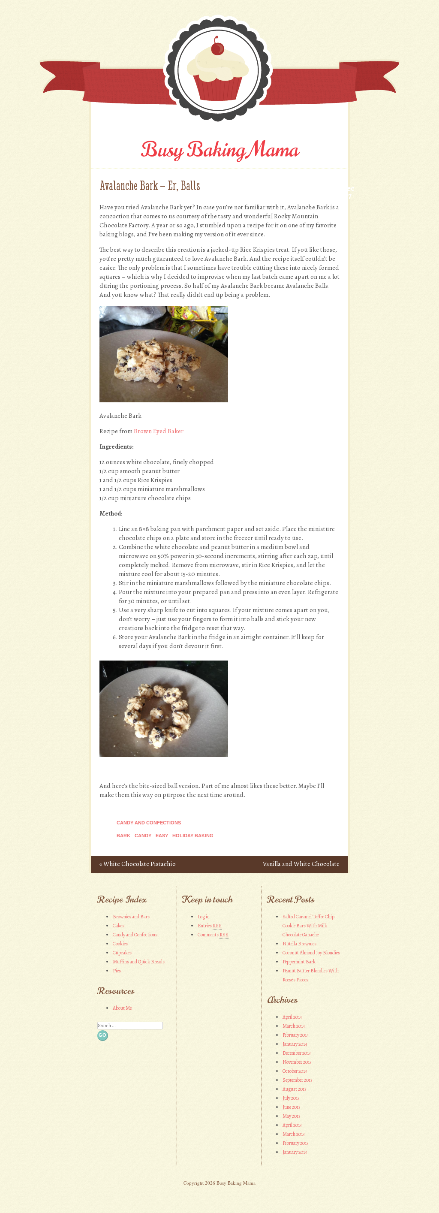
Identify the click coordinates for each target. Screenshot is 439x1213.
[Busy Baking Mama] (219, 124)
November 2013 (297, 1062)
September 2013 (298, 1080)
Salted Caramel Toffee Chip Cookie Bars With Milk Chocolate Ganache (308, 925)
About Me (122, 1008)
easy (162, 835)
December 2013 (297, 1053)
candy (143, 835)
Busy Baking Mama (220, 149)
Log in (204, 916)
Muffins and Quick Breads (139, 961)
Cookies (120, 943)
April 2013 (292, 1125)
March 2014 (294, 1026)
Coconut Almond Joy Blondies (311, 952)
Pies (117, 970)
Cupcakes (122, 952)
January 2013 (295, 1152)
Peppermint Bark (299, 961)
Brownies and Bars (131, 916)
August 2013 (295, 1089)
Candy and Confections (149, 822)
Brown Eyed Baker (158, 431)
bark (123, 835)
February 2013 (296, 1143)
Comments (213, 934)
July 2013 (291, 1098)
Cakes (118, 925)
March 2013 (294, 1134)
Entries (210, 925)
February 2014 (296, 1035)
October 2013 (295, 1071)
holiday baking (192, 835)
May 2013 (292, 1116)
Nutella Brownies (299, 943)
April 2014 (292, 1017)
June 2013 (292, 1107)
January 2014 (295, 1044)
